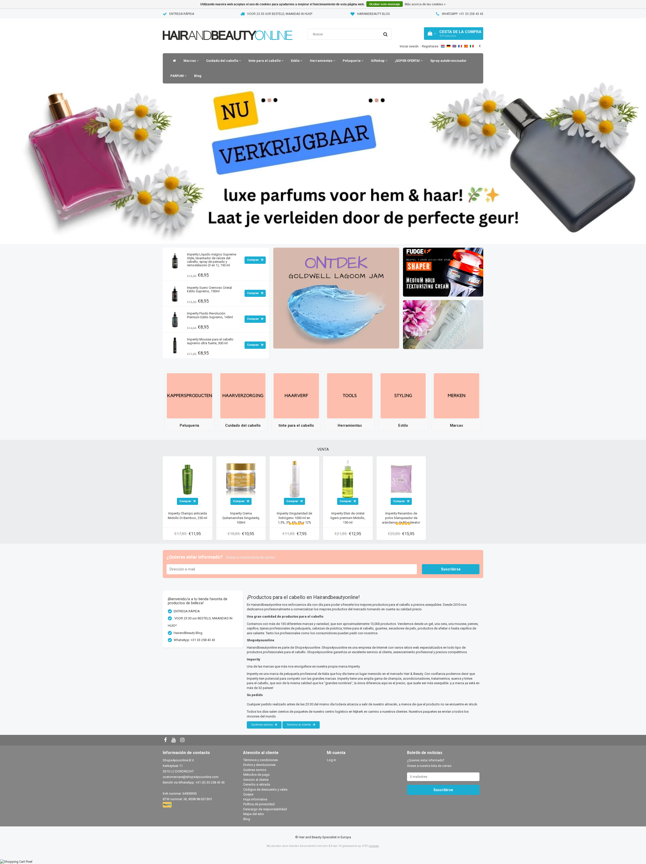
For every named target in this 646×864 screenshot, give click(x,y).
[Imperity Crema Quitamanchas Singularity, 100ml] (241, 478)
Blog (197, 76)
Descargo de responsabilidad (265, 809)
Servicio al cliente (299, 724)
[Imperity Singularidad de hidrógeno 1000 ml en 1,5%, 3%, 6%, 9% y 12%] (294, 478)
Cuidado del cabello (222, 61)
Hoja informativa (255, 799)
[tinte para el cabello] (296, 395)
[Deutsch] (448, 46)
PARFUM (177, 76)
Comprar (253, 260)
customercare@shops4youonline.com (191, 777)
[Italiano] (472, 46)
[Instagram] (183, 740)
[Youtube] (174, 740)
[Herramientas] (349, 395)
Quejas (248, 794)
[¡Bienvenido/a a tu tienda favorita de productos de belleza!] (227, 29)
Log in (331, 760)
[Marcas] (456, 395)
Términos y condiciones (260, 760)
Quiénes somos (262, 724)
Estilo (295, 61)
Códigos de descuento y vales (265, 789)
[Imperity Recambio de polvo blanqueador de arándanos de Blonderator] (401, 478)
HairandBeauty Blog (373, 14)
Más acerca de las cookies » (425, 4)
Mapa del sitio (253, 814)
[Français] (460, 46)
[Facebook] (166, 740)
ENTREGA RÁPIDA (181, 14)
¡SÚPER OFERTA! (408, 61)
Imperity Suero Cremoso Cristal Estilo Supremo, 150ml (209, 289)
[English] (454, 46)
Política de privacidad (259, 804)
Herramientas (321, 61)
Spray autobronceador (448, 61)
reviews (374, 846)
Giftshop (378, 61)
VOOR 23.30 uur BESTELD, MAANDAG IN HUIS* (279, 14)
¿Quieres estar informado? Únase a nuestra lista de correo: (429, 763)
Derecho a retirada (256, 784)
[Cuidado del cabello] (243, 395)
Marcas (190, 61)
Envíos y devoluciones (259, 765)
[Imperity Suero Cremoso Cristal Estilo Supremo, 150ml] (175, 292)
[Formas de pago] (168, 805)
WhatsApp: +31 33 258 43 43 (462, 14)
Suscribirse (451, 569)
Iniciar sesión (409, 46)
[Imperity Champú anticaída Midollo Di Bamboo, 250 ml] (187, 478)
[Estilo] (403, 395)
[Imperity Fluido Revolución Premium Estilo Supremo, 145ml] (175, 318)
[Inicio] (173, 60)
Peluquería (352, 61)
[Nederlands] (443, 46)
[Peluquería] (189, 395)
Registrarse (430, 46)
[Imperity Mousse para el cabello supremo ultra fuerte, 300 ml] (175, 344)
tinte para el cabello (265, 61)
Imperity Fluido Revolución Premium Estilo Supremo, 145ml (210, 315)
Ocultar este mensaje (384, 4)
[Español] (466, 46)
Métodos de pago (256, 774)
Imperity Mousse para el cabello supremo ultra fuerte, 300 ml (210, 341)
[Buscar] (385, 34)
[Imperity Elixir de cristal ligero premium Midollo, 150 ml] (348, 478)
